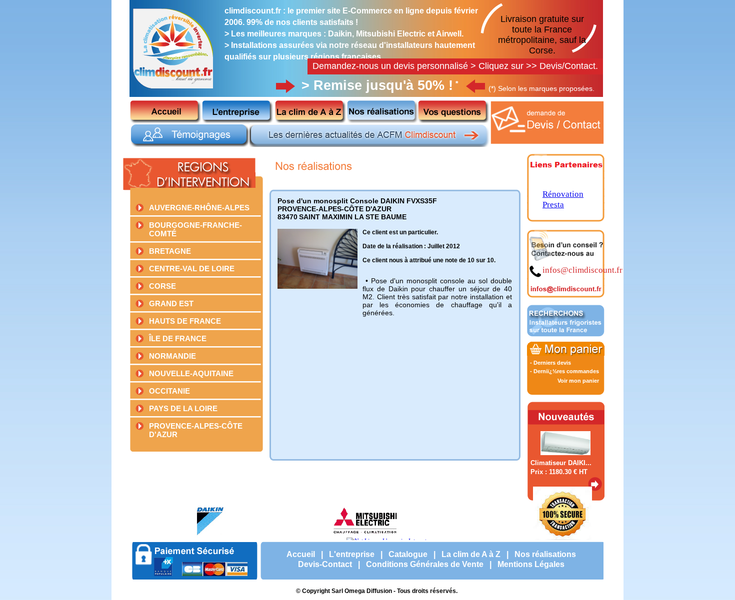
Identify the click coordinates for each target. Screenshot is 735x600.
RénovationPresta (563, 199)
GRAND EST (171, 303)
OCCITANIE (169, 391)
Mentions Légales (531, 564)
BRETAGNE (170, 251)
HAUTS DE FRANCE (185, 321)
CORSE (162, 286)
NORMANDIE (172, 356)
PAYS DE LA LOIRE (183, 408)
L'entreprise (351, 554)
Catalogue (408, 554)
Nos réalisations (545, 554)
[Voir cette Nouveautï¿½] (595, 489)
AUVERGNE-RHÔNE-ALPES (199, 207)
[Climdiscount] (173, 90)
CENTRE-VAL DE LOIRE (191, 268)
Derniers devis (552, 363)
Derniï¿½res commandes (566, 371)
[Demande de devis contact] (548, 144)
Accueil (300, 554)
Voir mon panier (578, 381)
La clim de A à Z (471, 554)
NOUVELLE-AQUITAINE (191, 373)
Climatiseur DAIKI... (561, 463)
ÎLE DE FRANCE (177, 338)
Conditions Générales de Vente (425, 564)
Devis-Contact (325, 564)
